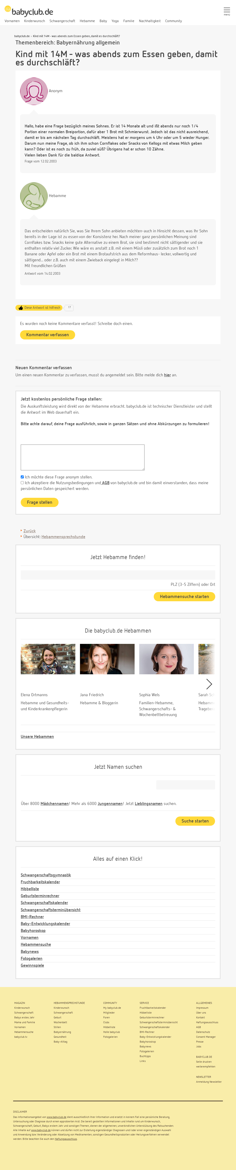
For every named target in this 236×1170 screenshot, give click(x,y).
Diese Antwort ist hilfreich (42, 307)
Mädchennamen (55, 804)
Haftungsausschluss (66, 1139)
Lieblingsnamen (148, 804)
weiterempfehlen (205, 1066)
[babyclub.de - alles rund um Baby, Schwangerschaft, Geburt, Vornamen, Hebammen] (29, 14)
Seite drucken (204, 1062)
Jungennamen (110, 804)
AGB (105, 483)
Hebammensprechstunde (63, 537)
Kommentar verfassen (47, 335)
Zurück (30, 531)
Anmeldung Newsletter (209, 1082)
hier (167, 375)
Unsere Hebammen (37, 737)
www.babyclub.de (56, 1117)
